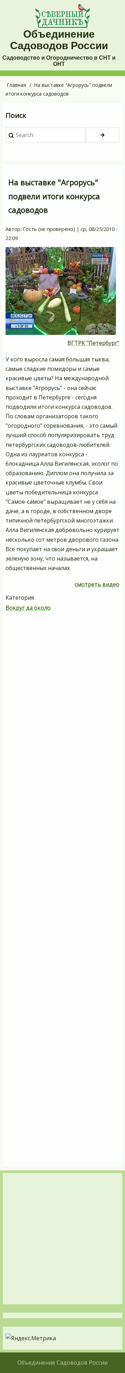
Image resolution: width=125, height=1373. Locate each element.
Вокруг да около (28, 608)
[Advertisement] (62, 890)
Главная (16, 85)
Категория (20, 597)
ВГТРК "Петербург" (93, 343)
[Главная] (62, 15)
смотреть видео (97, 584)
